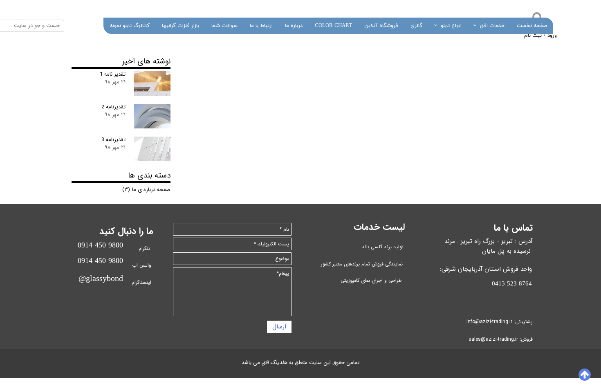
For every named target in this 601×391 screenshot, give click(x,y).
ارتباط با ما (261, 25)
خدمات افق (492, 25)
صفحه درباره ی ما (146, 189)
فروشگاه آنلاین (381, 25)
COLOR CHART (333, 25)
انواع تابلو (451, 25)
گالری (416, 25)
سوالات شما (224, 25)
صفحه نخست (532, 25)
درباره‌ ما (294, 25)
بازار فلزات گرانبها (180, 25)
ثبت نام (533, 35)
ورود (552, 35)
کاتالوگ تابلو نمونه (130, 25)
